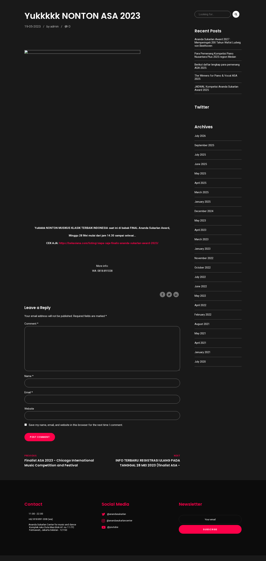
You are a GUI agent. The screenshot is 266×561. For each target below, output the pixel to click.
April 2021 (200, 342)
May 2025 (200, 173)
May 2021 (200, 333)
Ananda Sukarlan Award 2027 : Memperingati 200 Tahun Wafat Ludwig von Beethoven (218, 42)
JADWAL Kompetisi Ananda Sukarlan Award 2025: (216, 88)
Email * (28, 392)
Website (29, 408)
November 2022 (204, 258)
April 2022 (200, 305)
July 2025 (200, 154)
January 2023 (202, 248)
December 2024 (204, 211)
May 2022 (200, 295)
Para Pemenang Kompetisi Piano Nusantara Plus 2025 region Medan (215, 55)
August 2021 (202, 324)
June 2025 (201, 164)
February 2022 (203, 314)
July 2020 (200, 361)
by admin (53, 26)
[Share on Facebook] (162, 294)
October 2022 (203, 267)
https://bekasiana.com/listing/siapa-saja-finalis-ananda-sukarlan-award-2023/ (109, 243)
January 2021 (202, 352)
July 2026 (200, 135)
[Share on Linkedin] (176, 294)
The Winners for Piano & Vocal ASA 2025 (216, 77)
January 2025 (202, 201)
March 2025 (201, 192)
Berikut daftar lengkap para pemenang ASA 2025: (217, 66)
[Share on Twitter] (169, 294)
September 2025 (204, 145)
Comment (31, 323)
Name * (28, 376)
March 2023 (201, 239)
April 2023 (200, 230)
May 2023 (200, 220)
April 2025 (200, 183)
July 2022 (200, 277)
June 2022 (201, 286)
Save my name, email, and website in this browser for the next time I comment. (76, 425)
